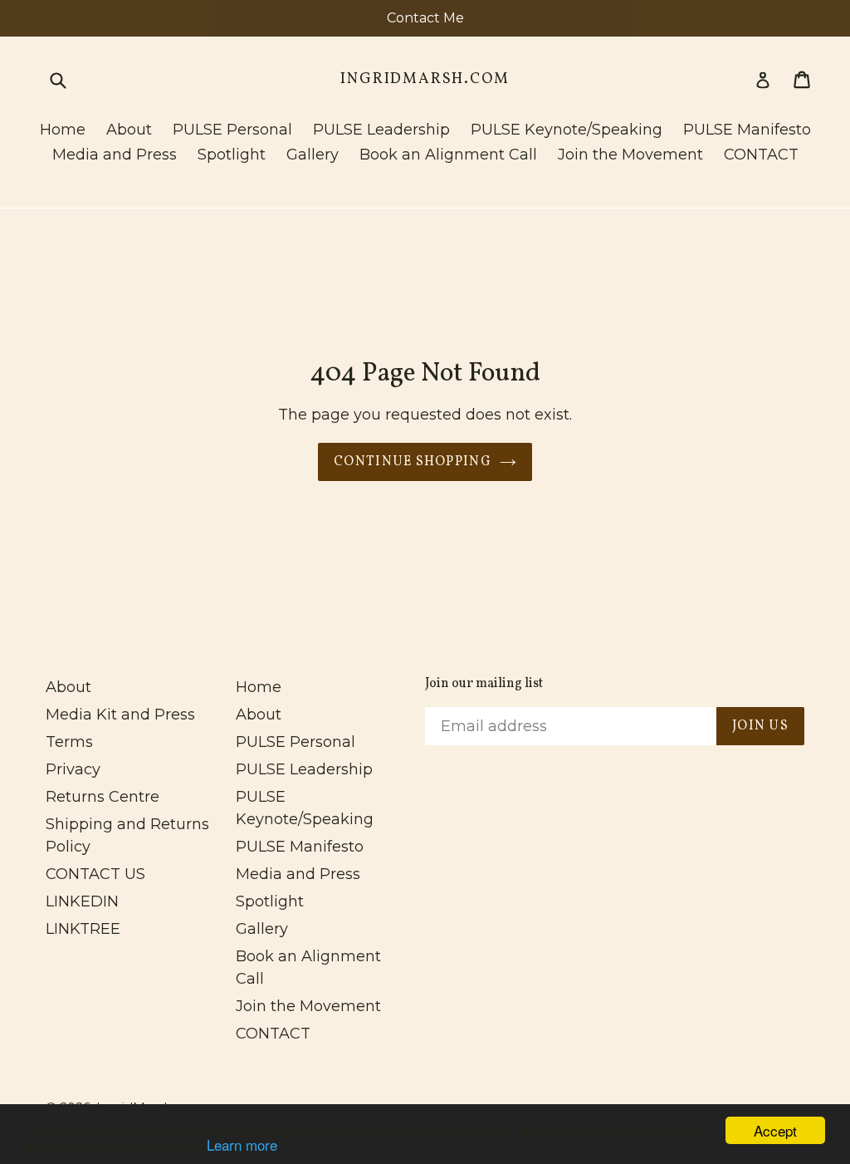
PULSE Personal (232, 129)
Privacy (73, 769)
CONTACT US (95, 874)
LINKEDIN (82, 901)
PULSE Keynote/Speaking (566, 129)
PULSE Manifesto (747, 129)
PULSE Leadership (381, 129)
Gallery (312, 154)
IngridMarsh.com (424, 80)
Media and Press (114, 154)
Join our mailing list (484, 684)
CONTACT (761, 154)
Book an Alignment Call (448, 154)
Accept (775, 1130)
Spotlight (232, 154)
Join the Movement (630, 154)
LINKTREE (83, 929)
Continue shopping (412, 462)
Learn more (242, 1144)
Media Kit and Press (120, 714)
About (129, 129)
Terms (69, 742)
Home (62, 129)
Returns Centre (102, 797)
